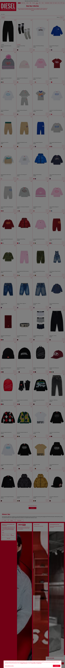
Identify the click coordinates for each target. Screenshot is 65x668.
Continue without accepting (9, 665)
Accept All (56, 665)
